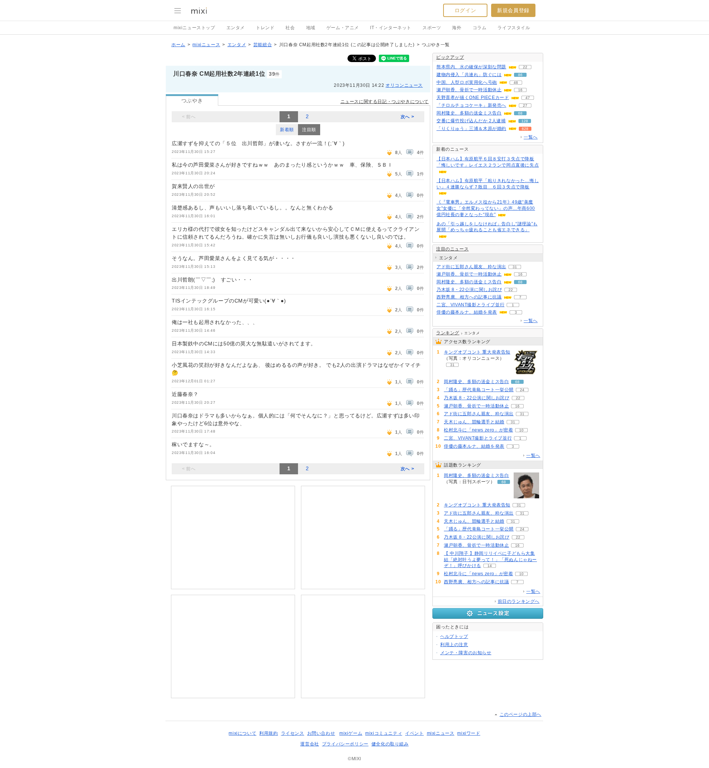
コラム (480, 27)
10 (521, 430)
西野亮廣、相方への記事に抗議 (468, 297)
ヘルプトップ (454, 636)
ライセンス (292, 733)
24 (522, 390)
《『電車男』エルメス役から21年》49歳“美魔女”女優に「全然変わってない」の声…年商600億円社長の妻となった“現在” (485, 208)
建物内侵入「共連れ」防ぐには (468, 74)
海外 (456, 27)
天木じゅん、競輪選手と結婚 (474, 421)
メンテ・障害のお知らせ (465, 652)
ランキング (447, 332)
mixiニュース (206, 44)
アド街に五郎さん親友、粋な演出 (471, 266)
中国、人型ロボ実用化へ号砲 (466, 82)
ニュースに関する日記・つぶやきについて (384, 101)
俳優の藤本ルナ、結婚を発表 (466, 312)
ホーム (178, 44)
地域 (310, 27)
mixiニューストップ (194, 27)
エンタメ (235, 27)
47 (527, 98)
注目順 (309, 129)
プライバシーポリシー (345, 744)
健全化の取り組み (390, 744)
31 (515, 267)
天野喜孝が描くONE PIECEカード (472, 97)
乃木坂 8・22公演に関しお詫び (469, 289)
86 (520, 75)
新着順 (287, 129)
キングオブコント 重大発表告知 (477, 352)
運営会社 (309, 744)
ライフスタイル (513, 27)
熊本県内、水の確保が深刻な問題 (471, 66)
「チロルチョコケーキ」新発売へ (471, 105)
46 (516, 83)
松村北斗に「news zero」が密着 (478, 430)
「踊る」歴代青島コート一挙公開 (479, 389)
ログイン (465, 10)
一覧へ (531, 137)
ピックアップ (450, 57)
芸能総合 (262, 44)
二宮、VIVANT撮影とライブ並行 (470, 304)
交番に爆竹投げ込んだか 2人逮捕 (471, 120)
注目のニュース (452, 249)
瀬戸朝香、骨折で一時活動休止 (468, 89)
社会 (290, 27)
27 (525, 105)
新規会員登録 (513, 10)
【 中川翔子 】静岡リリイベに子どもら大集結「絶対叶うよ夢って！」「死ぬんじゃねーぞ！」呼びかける (490, 560)
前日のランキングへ (519, 601)
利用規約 (268, 733)
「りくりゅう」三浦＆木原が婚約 (471, 128)
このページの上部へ (520, 714)
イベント (414, 733)
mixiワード (468, 733)
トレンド (265, 27)
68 (520, 113)
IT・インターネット (390, 27)
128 (524, 121)
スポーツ (431, 27)
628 (525, 129)
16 (520, 90)
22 (525, 67)
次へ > (407, 116)
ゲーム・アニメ (342, 27)
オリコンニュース (404, 85)
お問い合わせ (321, 733)
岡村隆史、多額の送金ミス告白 (468, 113)
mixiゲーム (350, 733)
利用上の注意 (454, 644)
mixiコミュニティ (383, 733)
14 (489, 566)
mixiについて (242, 733)
